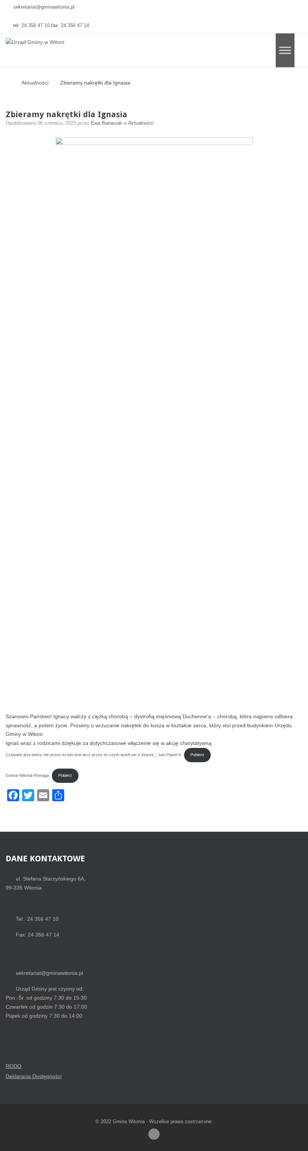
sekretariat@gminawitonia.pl (43, 7)
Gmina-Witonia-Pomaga (27, 775)
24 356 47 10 (35, 25)
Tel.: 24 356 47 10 (37, 919)
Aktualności (34, 83)
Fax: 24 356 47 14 (37, 935)
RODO (13, 1066)
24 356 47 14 (75, 25)
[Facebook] (154, 1134)
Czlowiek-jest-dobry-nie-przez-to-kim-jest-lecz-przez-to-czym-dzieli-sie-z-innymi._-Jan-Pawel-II (93, 754)
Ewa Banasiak (107, 123)
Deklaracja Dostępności (34, 1076)
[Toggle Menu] (285, 50)
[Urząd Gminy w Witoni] (35, 42)
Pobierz (197, 754)
